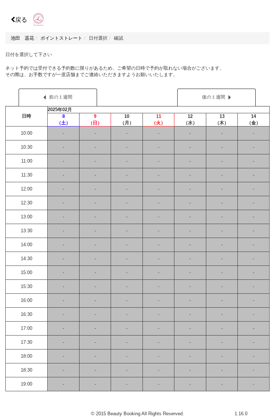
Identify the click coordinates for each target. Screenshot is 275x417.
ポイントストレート (61, 38)
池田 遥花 (22, 38)
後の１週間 (213, 97)
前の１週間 (60, 97)
